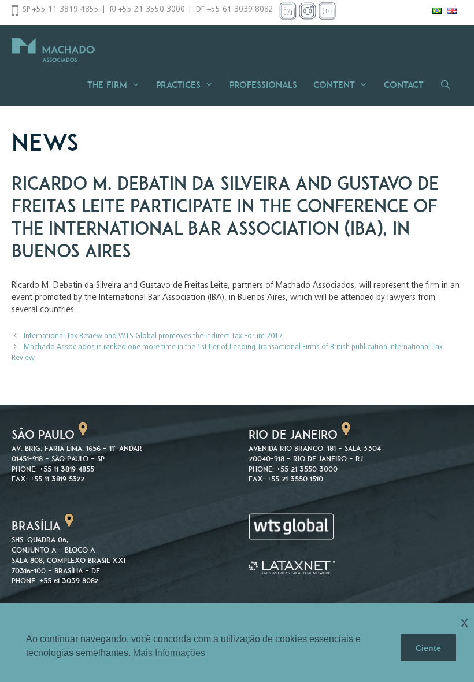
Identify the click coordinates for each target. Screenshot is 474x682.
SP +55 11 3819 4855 (61, 10)
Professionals (263, 84)
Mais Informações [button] (169, 653)
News (45, 142)
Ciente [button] (428, 648)
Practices (178, 84)
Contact (404, 84)
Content (334, 84)
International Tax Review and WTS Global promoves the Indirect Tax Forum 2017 (153, 336)
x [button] (464, 622)
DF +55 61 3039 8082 (234, 10)
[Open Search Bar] (448, 84)
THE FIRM (107, 84)
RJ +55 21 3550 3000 (147, 10)
